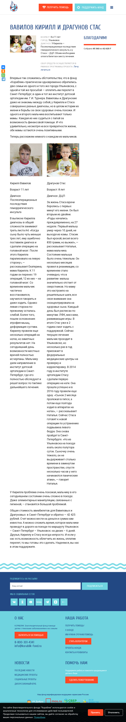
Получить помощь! (74, 625)
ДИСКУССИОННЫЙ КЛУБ (25, 684)
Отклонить (114, 712)
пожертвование (81, 680)
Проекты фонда (73, 648)
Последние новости (24, 670)
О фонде (69, 630)
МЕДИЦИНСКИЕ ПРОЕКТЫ (26, 675)
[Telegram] (3, 79)
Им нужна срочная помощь (79, 634)
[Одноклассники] (3, 71)
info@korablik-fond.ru (28, 646)
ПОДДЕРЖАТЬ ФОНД (92, 7)
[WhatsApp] (3, 75)
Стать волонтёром (78, 641)
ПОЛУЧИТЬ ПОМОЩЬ (58, 7)
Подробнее (39, 717)
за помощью (30, 635)
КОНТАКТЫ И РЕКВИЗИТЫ (76, 652)
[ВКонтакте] (3, 67)
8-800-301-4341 (24, 642)
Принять (95, 712)
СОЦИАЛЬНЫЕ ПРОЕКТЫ (25, 679)
